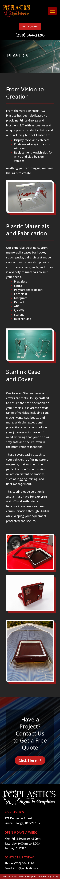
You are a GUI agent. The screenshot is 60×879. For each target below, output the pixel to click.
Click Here (28, 760)
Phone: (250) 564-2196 (19, 863)
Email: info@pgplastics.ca (21, 868)
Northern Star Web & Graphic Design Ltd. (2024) (30, 876)
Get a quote (30, 26)
